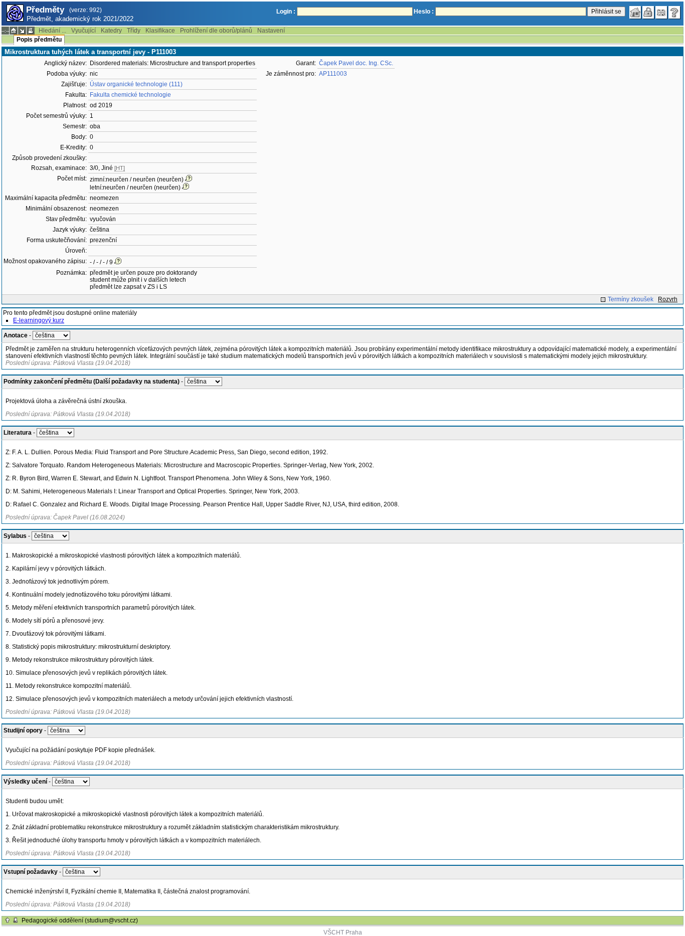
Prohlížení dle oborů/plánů (216, 30)
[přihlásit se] (648, 13)
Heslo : (424, 11)
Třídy (133, 30)
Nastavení (271, 30)
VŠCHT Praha (342, 932)
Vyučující (83, 30)
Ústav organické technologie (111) (136, 84)
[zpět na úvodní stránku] (635, 13)
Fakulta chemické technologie (130, 94)
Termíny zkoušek (630, 299)
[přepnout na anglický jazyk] (661, 13)
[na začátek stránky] (8, 920)
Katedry (111, 30)
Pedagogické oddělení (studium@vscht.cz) (80, 920)
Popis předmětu (39, 39)
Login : (285, 11)
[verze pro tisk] (31, 31)
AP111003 (333, 73)
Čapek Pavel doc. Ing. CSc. (356, 63)
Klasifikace (160, 30)
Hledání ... (52, 30)
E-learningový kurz (38, 320)
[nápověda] (674, 13)
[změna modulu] (22, 31)
